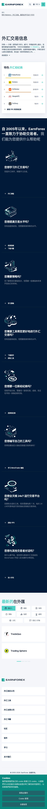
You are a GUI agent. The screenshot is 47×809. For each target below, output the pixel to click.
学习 (5, 747)
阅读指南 (10, 245)
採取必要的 (23, 793)
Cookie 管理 (23, 799)
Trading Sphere (19, 651)
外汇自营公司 (9, 710)
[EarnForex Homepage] (12, 4)
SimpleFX (15, 96)
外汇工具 (7, 700)
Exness (15, 82)
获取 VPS (10, 523)
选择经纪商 (11, 413)
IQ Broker (15, 89)
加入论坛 (10, 577)
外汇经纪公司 (9, 691)
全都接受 (23, 804)
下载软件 (10, 355)
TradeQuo (16, 634)
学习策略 (10, 303)
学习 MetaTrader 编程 (15, 468)
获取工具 (10, 358)
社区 (5, 728)
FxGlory (15, 103)
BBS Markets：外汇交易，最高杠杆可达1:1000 (18, 15)
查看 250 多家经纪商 (13, 109)
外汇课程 (10, 194)
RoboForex (16, 75)
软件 (5, 738)
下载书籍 (10, 248)
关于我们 (7, 757)
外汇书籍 (7, 719)
